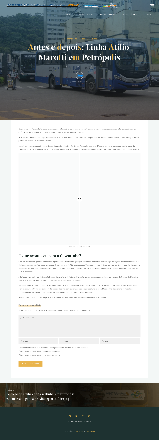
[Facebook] (70, 416)
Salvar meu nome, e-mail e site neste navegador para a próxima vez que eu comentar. (54, 348)
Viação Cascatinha (88, 38)
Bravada (79, 431)
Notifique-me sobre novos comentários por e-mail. (41, 351)
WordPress (90, 431)
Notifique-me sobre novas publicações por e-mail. (40, 355)
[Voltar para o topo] (150, 431)
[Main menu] (152, 5)
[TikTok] (88, 416)
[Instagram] (76, 416)
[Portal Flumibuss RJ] (63, 5)
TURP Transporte (69, 38)
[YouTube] (82, 416)
